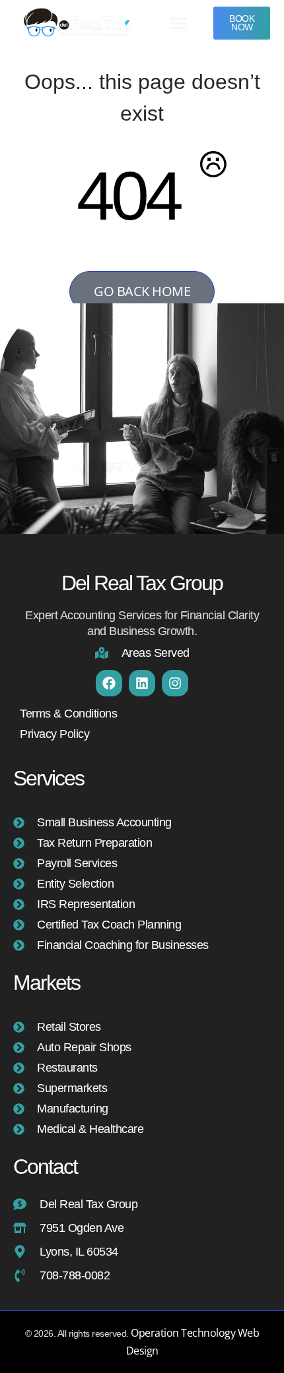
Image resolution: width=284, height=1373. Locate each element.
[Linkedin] (142, 683)
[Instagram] (175, 683)
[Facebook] (109, 683)
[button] (178, 23)
